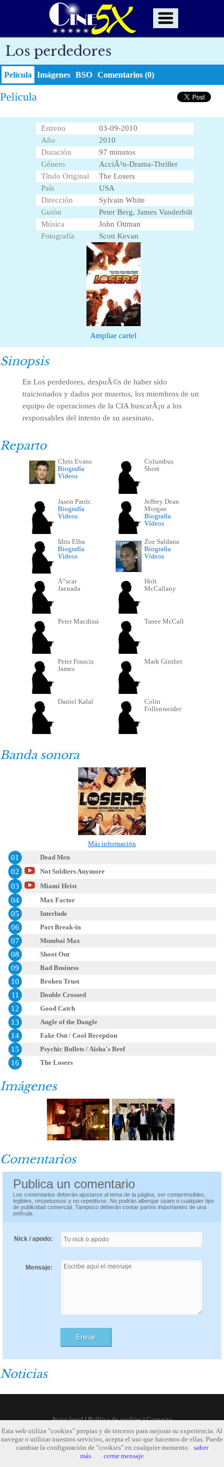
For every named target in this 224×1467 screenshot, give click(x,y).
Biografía (71, 469)
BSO (84, 74)
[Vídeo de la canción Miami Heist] (29, 888)
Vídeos (68, 476)
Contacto (159, 1419)
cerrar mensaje (124, 1456)
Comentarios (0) (125, 74)
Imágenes (53, 74)
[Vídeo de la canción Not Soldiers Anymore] (29, 873)
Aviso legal (67, 1419)
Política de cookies (115, 1419)
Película (18, 74)
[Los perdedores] (78, 1138)
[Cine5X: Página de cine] (91, 18)
